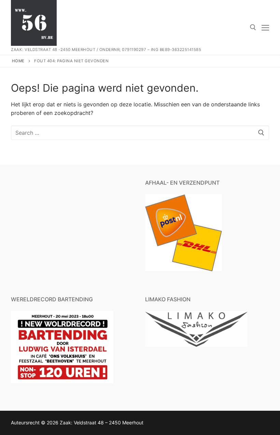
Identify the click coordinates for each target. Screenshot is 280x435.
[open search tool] (253, 27)
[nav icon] (265, 27)
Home (18, 60)
